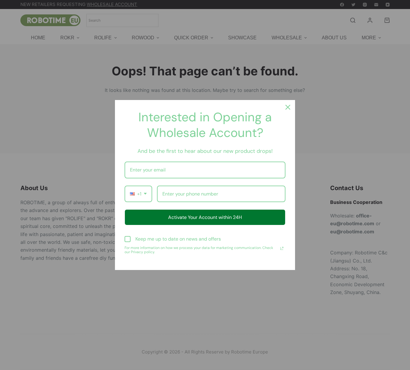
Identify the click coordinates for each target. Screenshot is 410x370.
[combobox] (138, 194)
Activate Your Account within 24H (205, 217)
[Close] (288, 107)
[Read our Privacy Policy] (281, 248)
